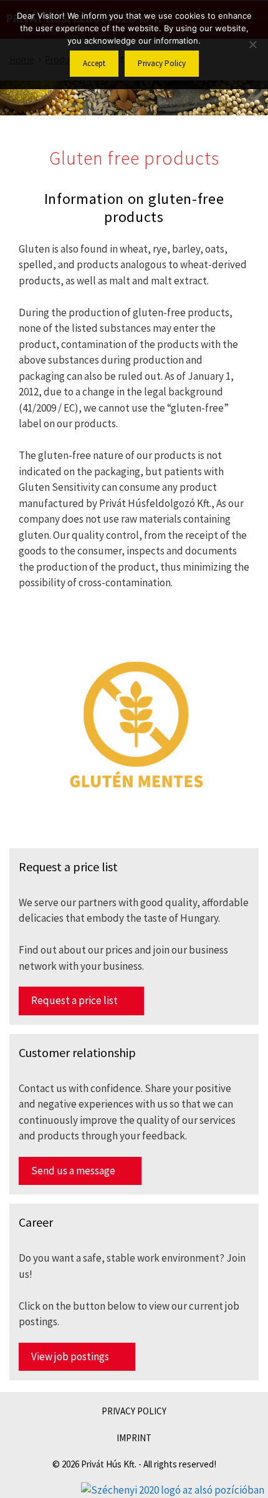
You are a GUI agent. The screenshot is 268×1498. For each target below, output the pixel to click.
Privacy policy (134, 1411)
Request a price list (74, 1000)
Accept (94, 63)
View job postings (70, 1356)
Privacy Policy (162, 63)
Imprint (134, 1438)
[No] (252, 44)
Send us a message (73, 1170)
